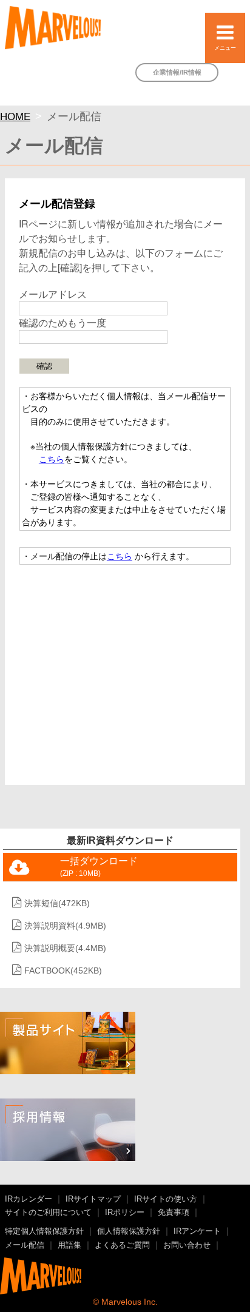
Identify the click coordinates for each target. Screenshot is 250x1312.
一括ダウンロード (99, 867)
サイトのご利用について (48, 1212)
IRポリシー (124, 1212)
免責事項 (173, 1212)
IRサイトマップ (93, 1199)
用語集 (69, 1245)
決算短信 (57, 903)
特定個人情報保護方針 (44, 1231)
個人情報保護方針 (128, 1231)
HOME (15, 116)
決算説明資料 (65, 925)
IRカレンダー (28, 1199)
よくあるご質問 (122, 1245)
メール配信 (24, 1245)
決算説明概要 (65, 948)
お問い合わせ (187, 1245)
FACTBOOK (63, 970)
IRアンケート (197, 1231)
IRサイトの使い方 (165, 1199)
